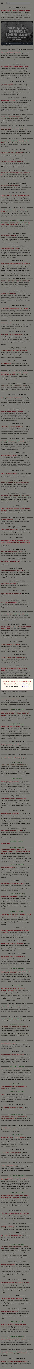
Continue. (26, 684)
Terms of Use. (26, 686)
